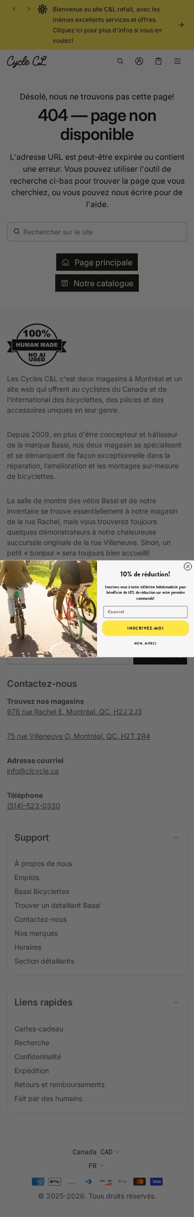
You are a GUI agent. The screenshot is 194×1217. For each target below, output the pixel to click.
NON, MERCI (145, 643)
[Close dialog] (188, 566)
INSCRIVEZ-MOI (145, 628)
